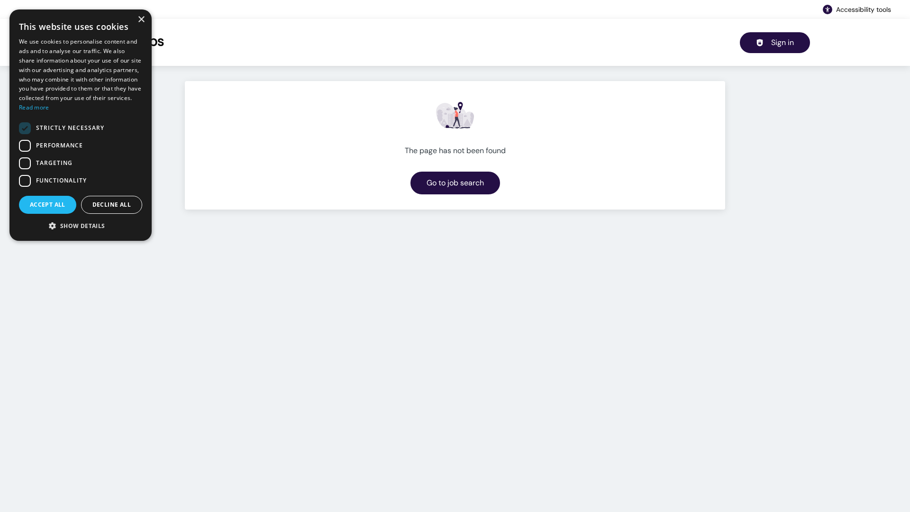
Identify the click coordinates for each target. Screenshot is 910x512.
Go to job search (455, 183)
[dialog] (80, 125)
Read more (34, 107)
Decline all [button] (111, 205)
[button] (80, 225)
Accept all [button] (47, 205)
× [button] (141, 19)
